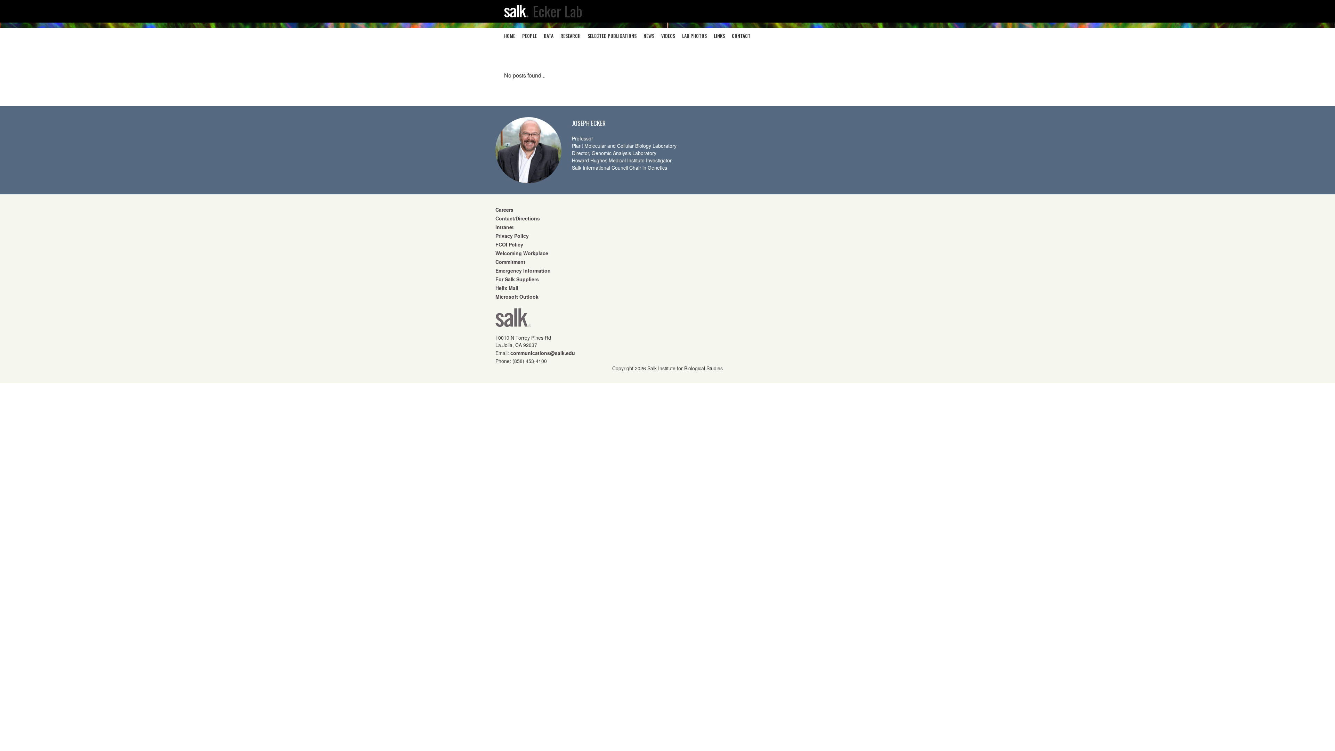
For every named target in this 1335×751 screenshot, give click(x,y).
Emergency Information (523, 270)
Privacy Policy (512, 235)
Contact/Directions (517, 218)
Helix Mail (506, 287)
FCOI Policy (509, 244)
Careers (504, 209)
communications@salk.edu (542, 352)
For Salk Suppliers (517, 279)
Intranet (504, 227)
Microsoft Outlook (517, 296)
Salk (513, 320)
